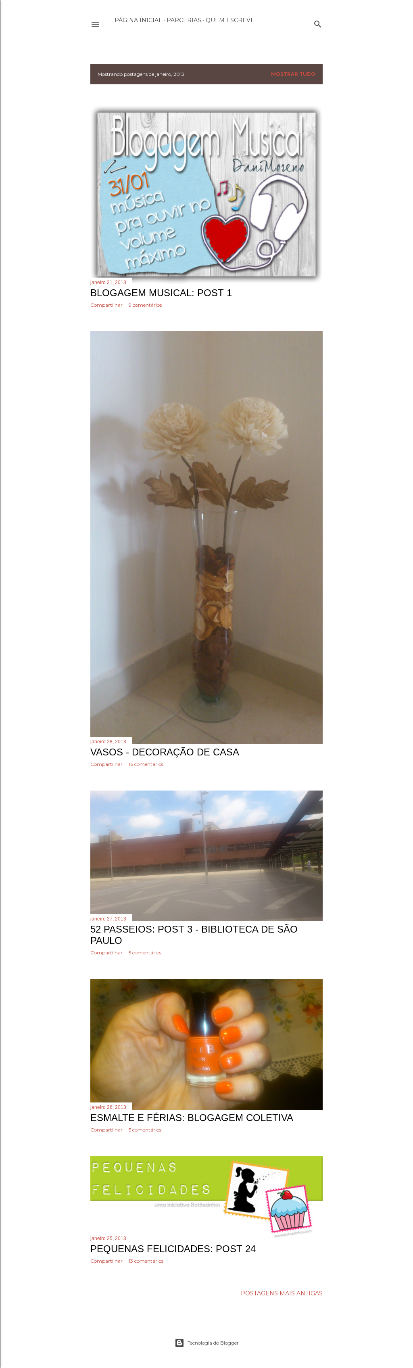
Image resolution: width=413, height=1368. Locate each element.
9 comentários (145, 305)
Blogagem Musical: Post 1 (161, 292)
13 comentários (146, 1261)
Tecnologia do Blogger (213, 1343)
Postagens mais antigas (282, 1293)
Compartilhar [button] (106, 305)
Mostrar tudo (293, 74)
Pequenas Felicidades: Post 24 (173, 1248)
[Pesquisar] (318, 22)
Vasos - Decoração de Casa (164, 752)
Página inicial (138, 20)
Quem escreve (230, 20)
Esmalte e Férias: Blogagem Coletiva (191, 1117)
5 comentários (145, 953)
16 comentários (146, 764)
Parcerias (184, 20)
